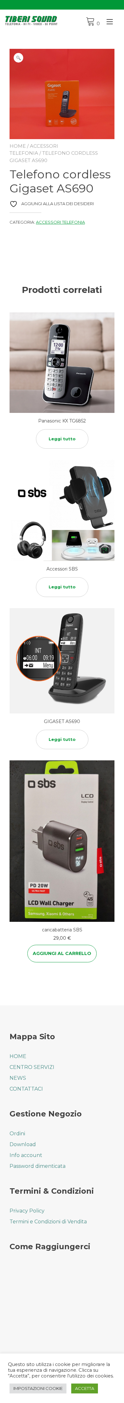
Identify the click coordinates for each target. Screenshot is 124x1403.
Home (18, 146)
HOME (18, 1056)
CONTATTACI (26, 1089)
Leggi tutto (62, 438)
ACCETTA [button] (84, 1388)
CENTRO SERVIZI (32, 1067)
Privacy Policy (27, 1211)
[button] (18, 58)
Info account (26, 1155)
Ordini (17, 1134)
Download (23, 1144)
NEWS (18, 1078)
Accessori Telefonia (60, 222)
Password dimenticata (37, 1166)
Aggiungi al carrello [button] (62, 953)
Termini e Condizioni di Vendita (48, 1222)
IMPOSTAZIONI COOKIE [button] (38, 1388)
